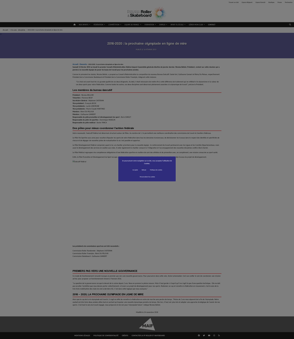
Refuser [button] (144, 170)
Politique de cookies (156, 170)
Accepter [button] (135, 170)
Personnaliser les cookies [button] (147, 177)
